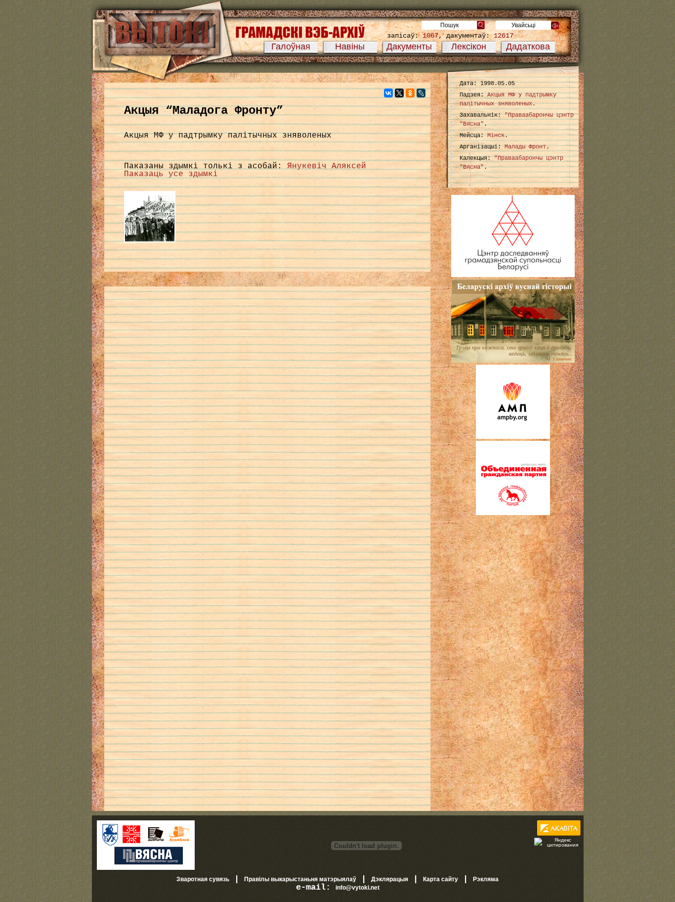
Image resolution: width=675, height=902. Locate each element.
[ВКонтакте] (388, 93)
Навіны (350, 46)
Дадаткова (528, 46)
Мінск (496, 135)
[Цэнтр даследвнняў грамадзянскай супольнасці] (513, 275)
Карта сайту (440, 879)
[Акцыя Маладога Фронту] (149, 242)
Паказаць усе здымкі (171, 174)
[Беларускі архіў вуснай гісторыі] (513, 360)
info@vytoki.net (358, 887)
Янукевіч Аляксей (326, 166)
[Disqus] (267, 420)
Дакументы (409, 46)
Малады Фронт (525, 146)
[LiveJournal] (421, 93)
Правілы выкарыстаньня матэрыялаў (300, 879)
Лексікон (468, 46)
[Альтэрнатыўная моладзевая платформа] (513, 436)
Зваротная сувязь (202, 879)
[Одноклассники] (410, 93)
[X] (399, 93)
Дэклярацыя (389, 879)
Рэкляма (486, 879)
